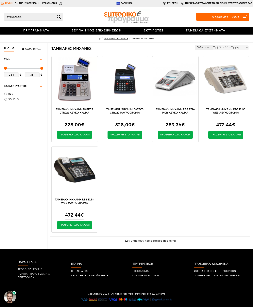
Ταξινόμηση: (204, 47)
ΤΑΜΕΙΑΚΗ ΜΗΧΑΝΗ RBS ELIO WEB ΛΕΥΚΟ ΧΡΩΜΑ (225, 111)
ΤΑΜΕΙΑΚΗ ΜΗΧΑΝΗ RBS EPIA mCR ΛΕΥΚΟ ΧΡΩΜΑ (175, 111)
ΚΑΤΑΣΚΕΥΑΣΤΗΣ (15, 86)
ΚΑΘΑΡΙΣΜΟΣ (33, 49)
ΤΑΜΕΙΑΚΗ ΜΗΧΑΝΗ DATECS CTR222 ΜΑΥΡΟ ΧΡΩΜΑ (124, 111)
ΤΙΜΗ (7, 59)
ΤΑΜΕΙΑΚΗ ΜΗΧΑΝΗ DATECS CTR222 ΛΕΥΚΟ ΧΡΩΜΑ (74, 111)
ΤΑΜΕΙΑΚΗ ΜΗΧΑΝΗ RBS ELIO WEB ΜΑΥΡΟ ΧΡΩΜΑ (74, 201)
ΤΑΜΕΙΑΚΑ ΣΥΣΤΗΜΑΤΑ (116, 38)
